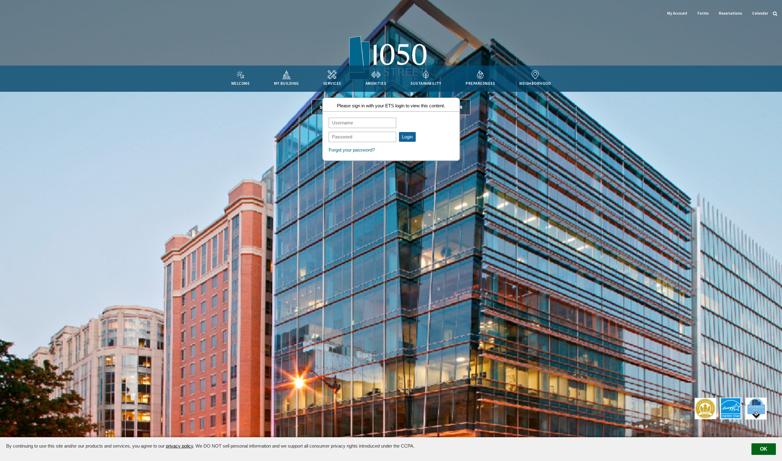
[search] (775, 13)
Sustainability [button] (426, 83)
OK (763, 449)
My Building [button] (286, 83)
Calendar (760, 13)
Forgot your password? (352, 149)
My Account (677, 13)
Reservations (730, 13)
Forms (703, 13)
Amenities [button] (376, 83)
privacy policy (179, 445)
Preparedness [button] (480, 83)
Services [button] (332, 83)
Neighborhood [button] (535, 83)
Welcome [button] (240, 83)
